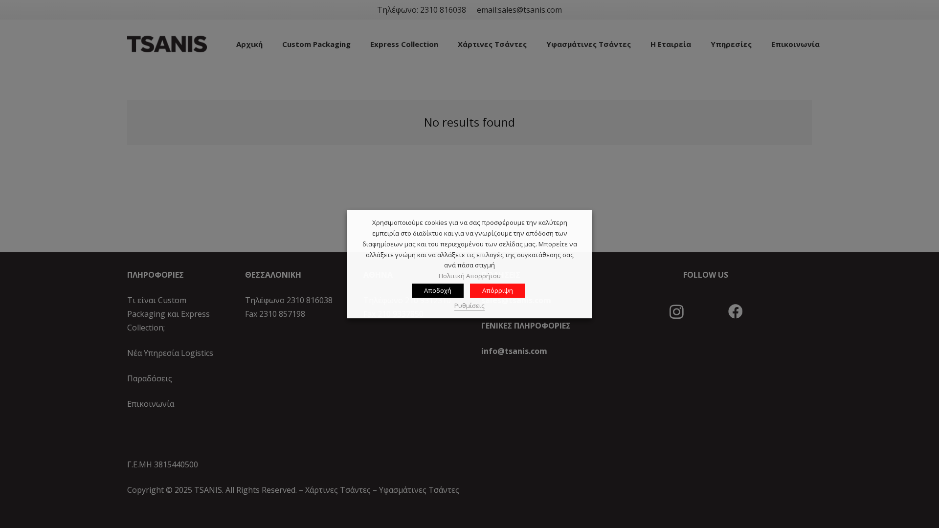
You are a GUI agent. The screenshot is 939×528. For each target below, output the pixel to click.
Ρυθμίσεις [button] (469, 305)
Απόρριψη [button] (497, 290)
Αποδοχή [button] (437, 290)
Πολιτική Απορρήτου (470, 275)
